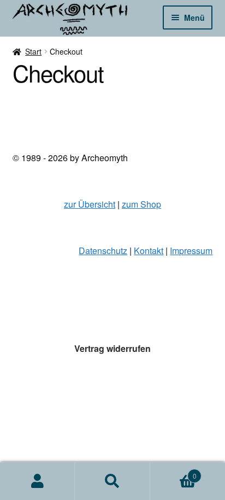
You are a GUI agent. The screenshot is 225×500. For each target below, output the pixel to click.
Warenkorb (173, 471)
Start (33, 51)
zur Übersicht (89, 204)
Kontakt (148, 250)
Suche (112, 481)
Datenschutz (103, 250)
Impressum (191, 250)
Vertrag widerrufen (112, 348)
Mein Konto (37, 481)
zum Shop (141, 204)
